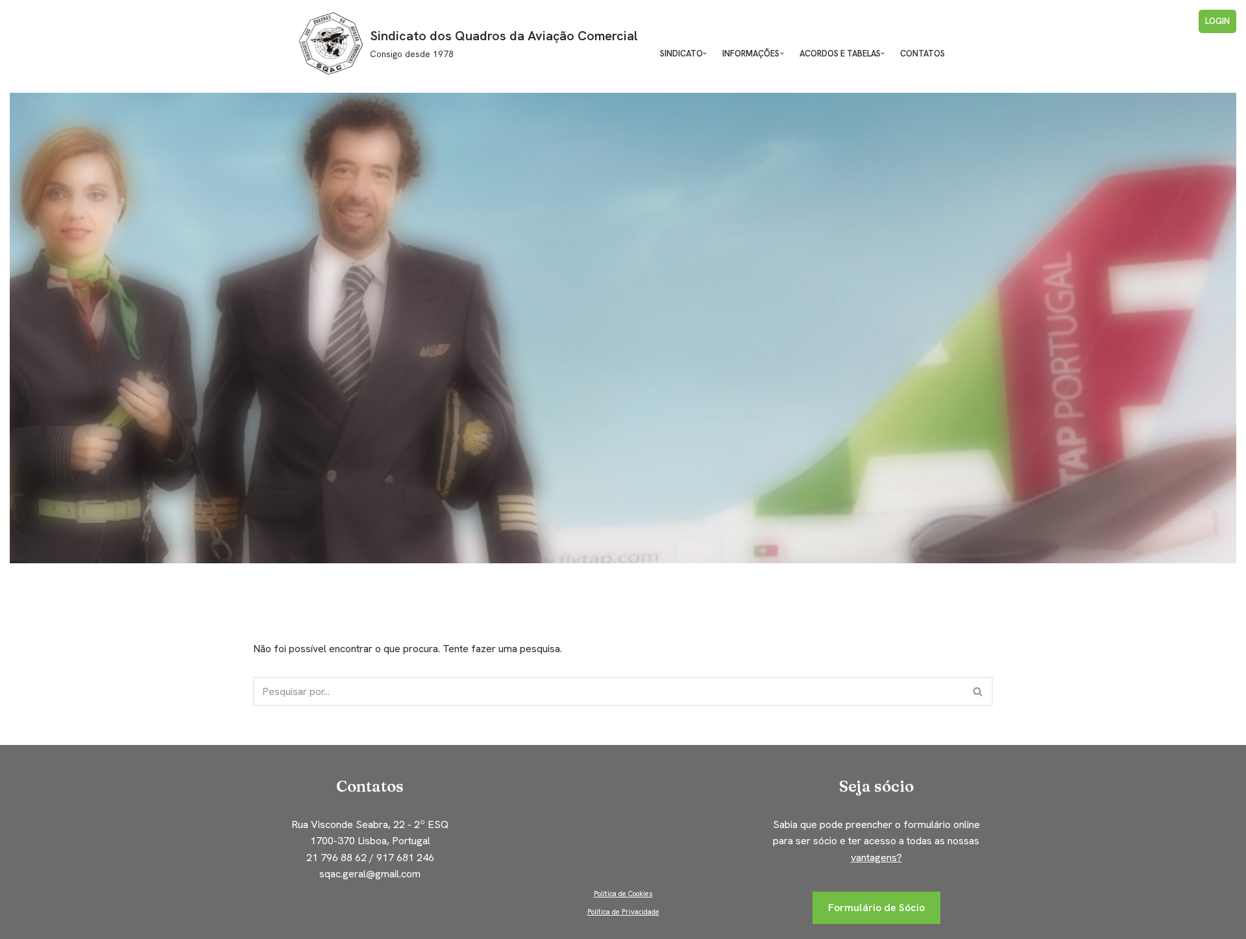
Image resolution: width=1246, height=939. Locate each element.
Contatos (922, 53)
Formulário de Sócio (876, 907)
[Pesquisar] (978, 691)
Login (1217, 21)
